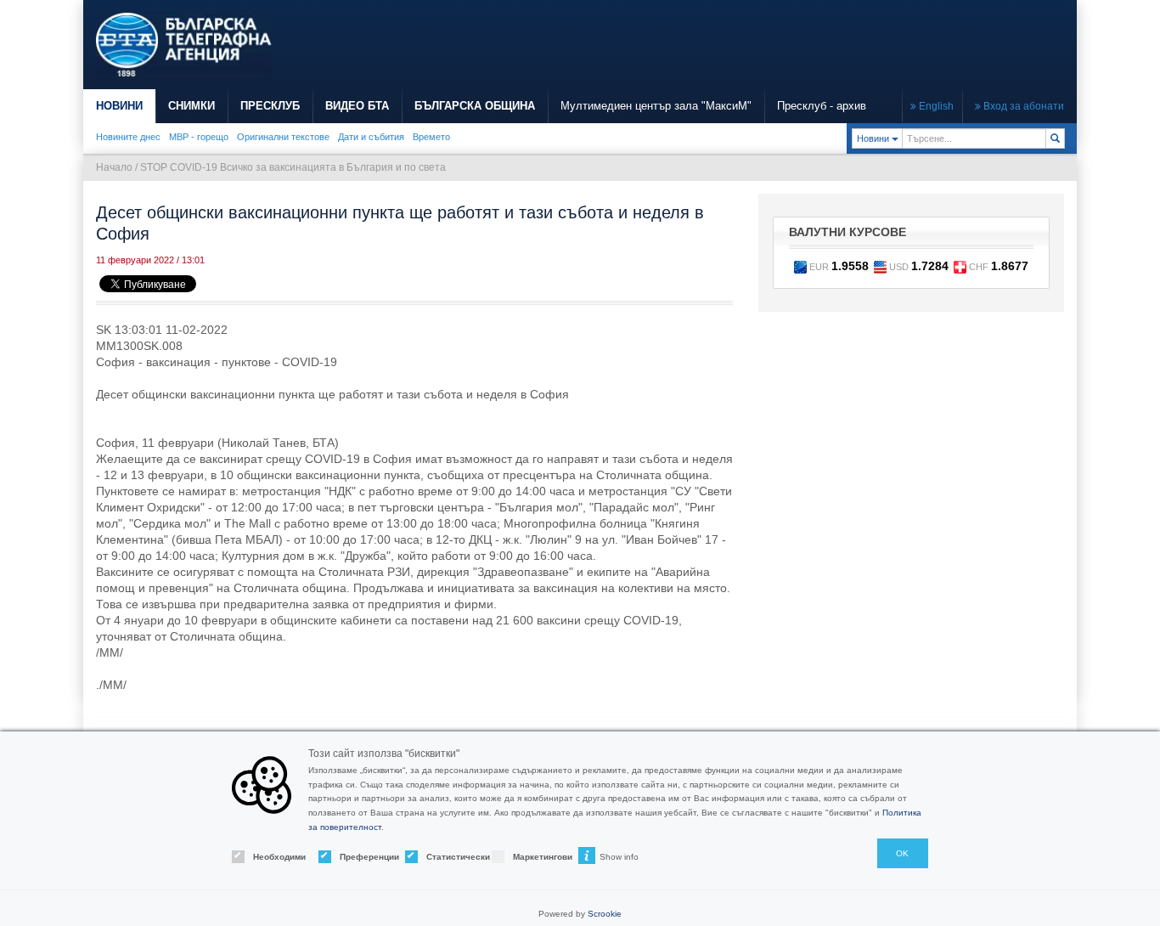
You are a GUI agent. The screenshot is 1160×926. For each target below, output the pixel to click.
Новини (119, 105)
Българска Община (474, 105)
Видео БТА (357, 105)
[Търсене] (1055, 138)
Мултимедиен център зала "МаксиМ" (656, 105)
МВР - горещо (198, 137)
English (935, 106)
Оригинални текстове (283, 137)
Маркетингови (531, 856)
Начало (114, 167)
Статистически (444, 856)
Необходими (271, 856)
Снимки (191, 105)
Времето (431, 137)
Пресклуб (270, 105)
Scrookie (605, 913)
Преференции (357, 856)
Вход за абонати (1022, 106)
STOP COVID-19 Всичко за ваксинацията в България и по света (293, 167)
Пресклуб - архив (821, 105)
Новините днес (128, 137)
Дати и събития (371, 137)
